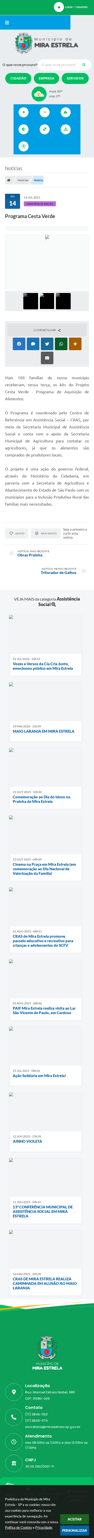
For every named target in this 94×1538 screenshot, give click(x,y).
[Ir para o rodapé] (73, 146)
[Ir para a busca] (62, 146)
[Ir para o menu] (51, 146)
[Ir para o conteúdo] (40, 146)
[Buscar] (84, 64)
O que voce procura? (20, 64)
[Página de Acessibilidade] (24, 146)
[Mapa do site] (66, 129)
